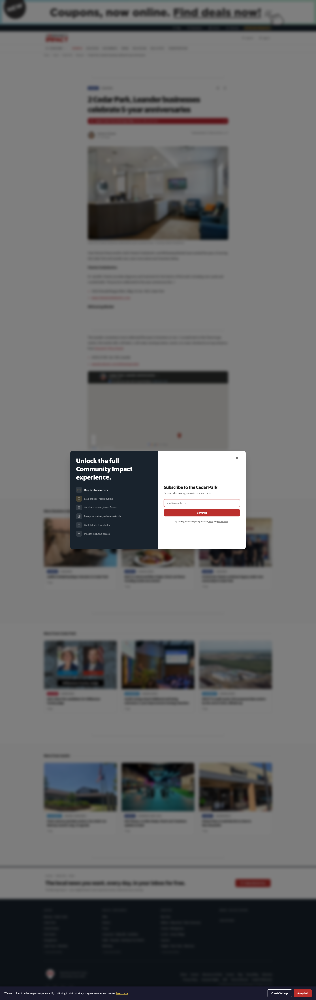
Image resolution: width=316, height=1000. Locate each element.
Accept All (302, 993)
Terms (210, 521)
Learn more (122, 993)
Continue (202, 512)
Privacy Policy (222, 521)
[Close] (237, 458)
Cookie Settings (279, 993)
